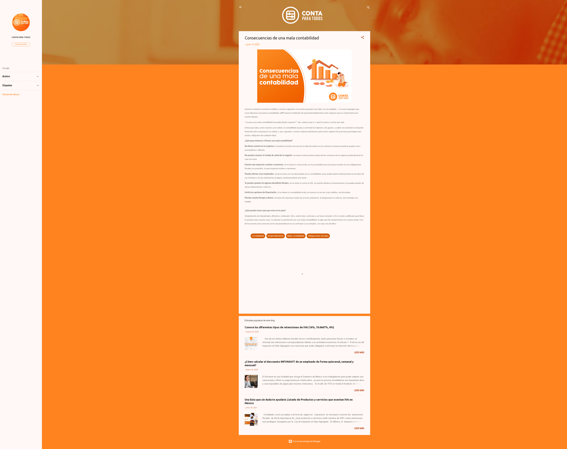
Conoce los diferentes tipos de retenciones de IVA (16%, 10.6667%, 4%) (289, 327)
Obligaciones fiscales (318, 236)
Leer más (359, 352)
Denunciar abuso (10, 94)
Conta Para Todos (21, 37)
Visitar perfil (21, 44)
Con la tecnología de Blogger (306, 441)
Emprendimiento (276, 236)
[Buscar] (368, 8)
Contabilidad (258, 236)
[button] (362, 38)
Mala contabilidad (295, 236)
